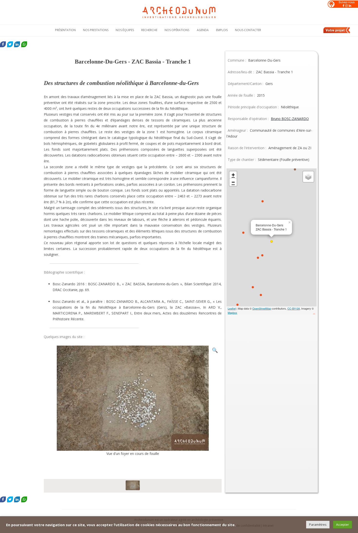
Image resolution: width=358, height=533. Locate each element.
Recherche (149, 30)
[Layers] (308, 176)
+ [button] (233, 175)
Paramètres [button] (318, 524)
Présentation (65, 30)
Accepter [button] (342, 524)
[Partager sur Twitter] (10, 44)
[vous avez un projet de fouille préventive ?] (337, 32)
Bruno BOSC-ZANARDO (290, 118)
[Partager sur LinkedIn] (17, 44)
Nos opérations (177, 30)
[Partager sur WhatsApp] (24, 44)
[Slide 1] (132, 486)
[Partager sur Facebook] (3, 44)
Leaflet (232, 308)
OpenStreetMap (261, 308)
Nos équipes (125, 30)
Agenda (203, 30)
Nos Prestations (95, 30)
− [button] (233, 182)
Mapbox (232, 312)
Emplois (222, 30)
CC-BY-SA (293, 308)
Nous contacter (248, 30)
